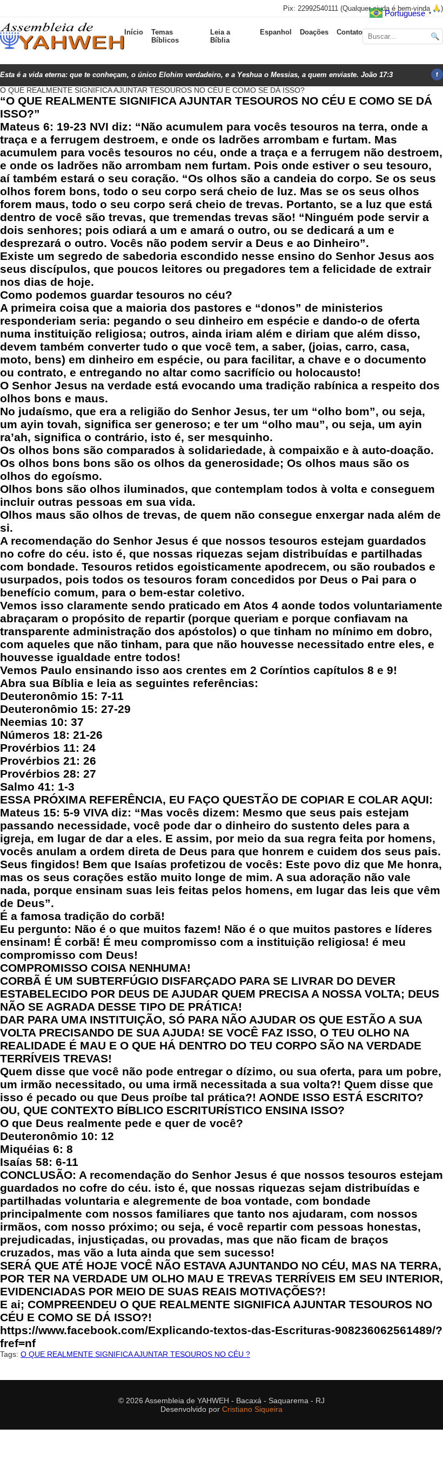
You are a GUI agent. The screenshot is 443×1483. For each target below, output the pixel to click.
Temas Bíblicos (165, 36)
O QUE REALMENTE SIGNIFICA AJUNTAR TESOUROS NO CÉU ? (135, 1354)
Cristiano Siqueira (252, 1409)
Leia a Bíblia (220, 36)
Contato (350, 32)
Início (133, 32)
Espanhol (276, 32)
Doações (314, 32)
